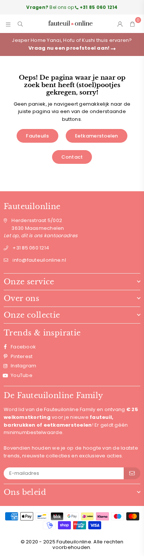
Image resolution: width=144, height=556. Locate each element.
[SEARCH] (20, 23)
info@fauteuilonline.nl (39, 260)
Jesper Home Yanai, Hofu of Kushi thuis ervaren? (72, 44)
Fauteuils (37, 135)
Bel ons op (71, 7)
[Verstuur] (132, 473)
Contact (72, 156)
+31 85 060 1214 (31, 247)
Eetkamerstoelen (96, 135)
